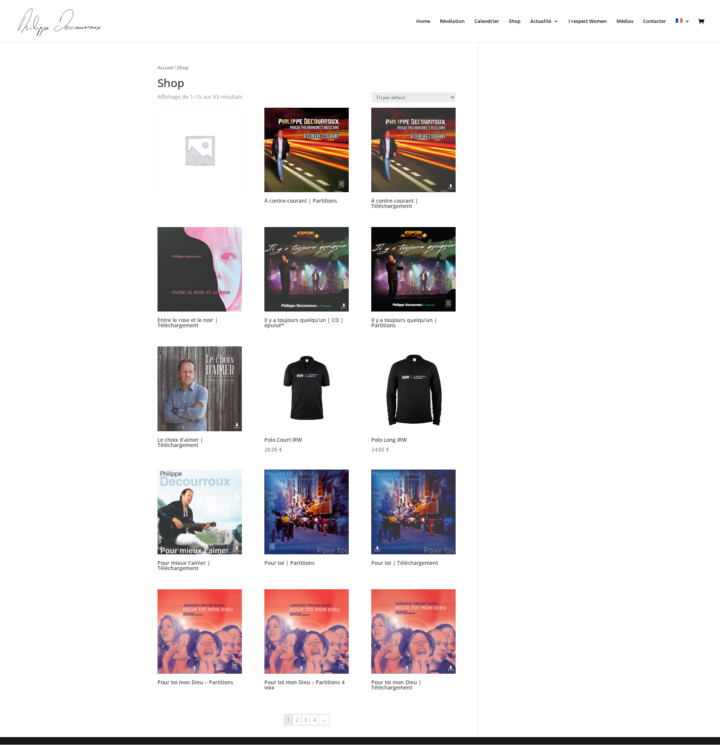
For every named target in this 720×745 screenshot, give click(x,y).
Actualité (540, 21)
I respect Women (587, 21)
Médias (624, 21)
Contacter (654, 21)
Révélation (452, 21)
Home (423, 21)
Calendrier (486, 21)
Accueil (165, 67)
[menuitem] (683, 30)
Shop (514, 21)
